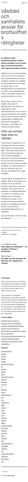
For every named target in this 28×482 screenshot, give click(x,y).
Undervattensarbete (7, 454)
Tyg (2, 451)
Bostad (3, 372)
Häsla (3, 405)
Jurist (3, 415)
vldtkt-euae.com (17, 218)
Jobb (2, 410)
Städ (2, 441)
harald (4, 232)
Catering (4, 379)
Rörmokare (4, 428)
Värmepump (5, 459)
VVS (2, 461)
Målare (3, 423)
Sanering (4, 433)
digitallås (4, 382)
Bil (2, 367)
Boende (3, 369)
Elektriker (4, 390)
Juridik (3, 413)
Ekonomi (4, 385)
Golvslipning (5, 402)
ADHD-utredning (6, 351)
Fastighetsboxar (6, 395)
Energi (3, 392)
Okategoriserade (6, 425)
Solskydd (4, 438)
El (1, 387)
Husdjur (3, 408)
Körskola (4, 418)
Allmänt (3, 359)
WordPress (11, 475)
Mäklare (3, 420)
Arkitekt (3, 361)
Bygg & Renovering (7, 377)
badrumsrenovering (7, 364)
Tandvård (4, 449)
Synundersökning (6, 443)
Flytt (2, 397)
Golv (2, 400)
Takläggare (4, 446)
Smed (3, 436)
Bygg (2, 374)
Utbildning (4, 456)
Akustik (3, 356)
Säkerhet (4, 431)
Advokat (14, 234)
